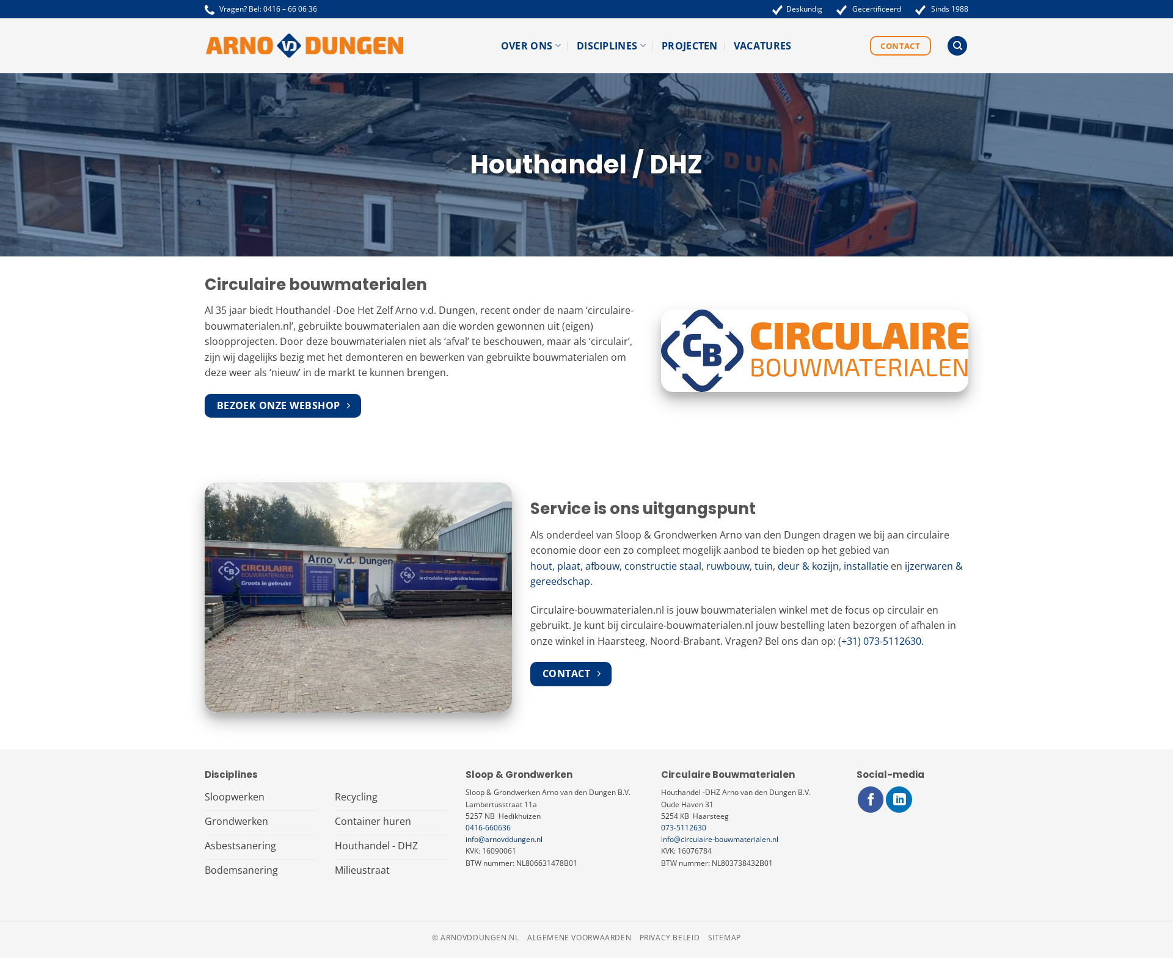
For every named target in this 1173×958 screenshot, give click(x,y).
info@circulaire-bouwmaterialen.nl (719, 839)
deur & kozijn (808, 566)
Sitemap (724, 937)
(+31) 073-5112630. (881, 641)
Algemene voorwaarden (579, 937)
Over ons (527, 46)
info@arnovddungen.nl (504, 839)
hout (541, 566)
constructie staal (662, 566)
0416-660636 (488, 827)
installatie (866, 566)
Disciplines (607, 46)
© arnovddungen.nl (475, 937)
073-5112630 (683, 827)
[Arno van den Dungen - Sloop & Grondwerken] (304, 46)
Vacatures (763, 46)
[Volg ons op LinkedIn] (899, 799)
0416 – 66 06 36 (290, 9)
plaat (568, 566)
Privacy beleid (670, 937)
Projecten (690, 46)
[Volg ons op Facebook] (871, 799)
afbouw (602, 566)
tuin (764, 566)
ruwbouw (728, 566)
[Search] (957, 46)
